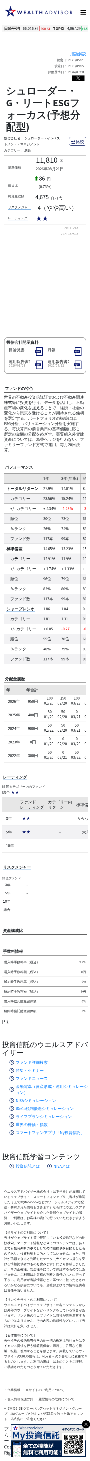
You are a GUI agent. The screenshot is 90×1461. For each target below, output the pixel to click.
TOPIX (58, 28)
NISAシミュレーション (36, 1100)
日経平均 (12, 28)
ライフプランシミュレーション (44, 1116)
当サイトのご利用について (45, 1390)
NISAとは (62, 1166)
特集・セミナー (30, 1070)
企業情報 (13, 1390)
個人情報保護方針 (20, 1399)
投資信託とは (28, 1166)
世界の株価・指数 (32, 1124)
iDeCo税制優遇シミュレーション (45, 1108)
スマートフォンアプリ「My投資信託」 (50, 1132)
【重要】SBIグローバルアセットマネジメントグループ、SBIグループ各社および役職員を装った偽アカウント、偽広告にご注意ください (43, 1413)
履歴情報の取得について (56, 1399)
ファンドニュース (32, 1078)
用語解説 (78, 53)
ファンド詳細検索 (32, 1062)
